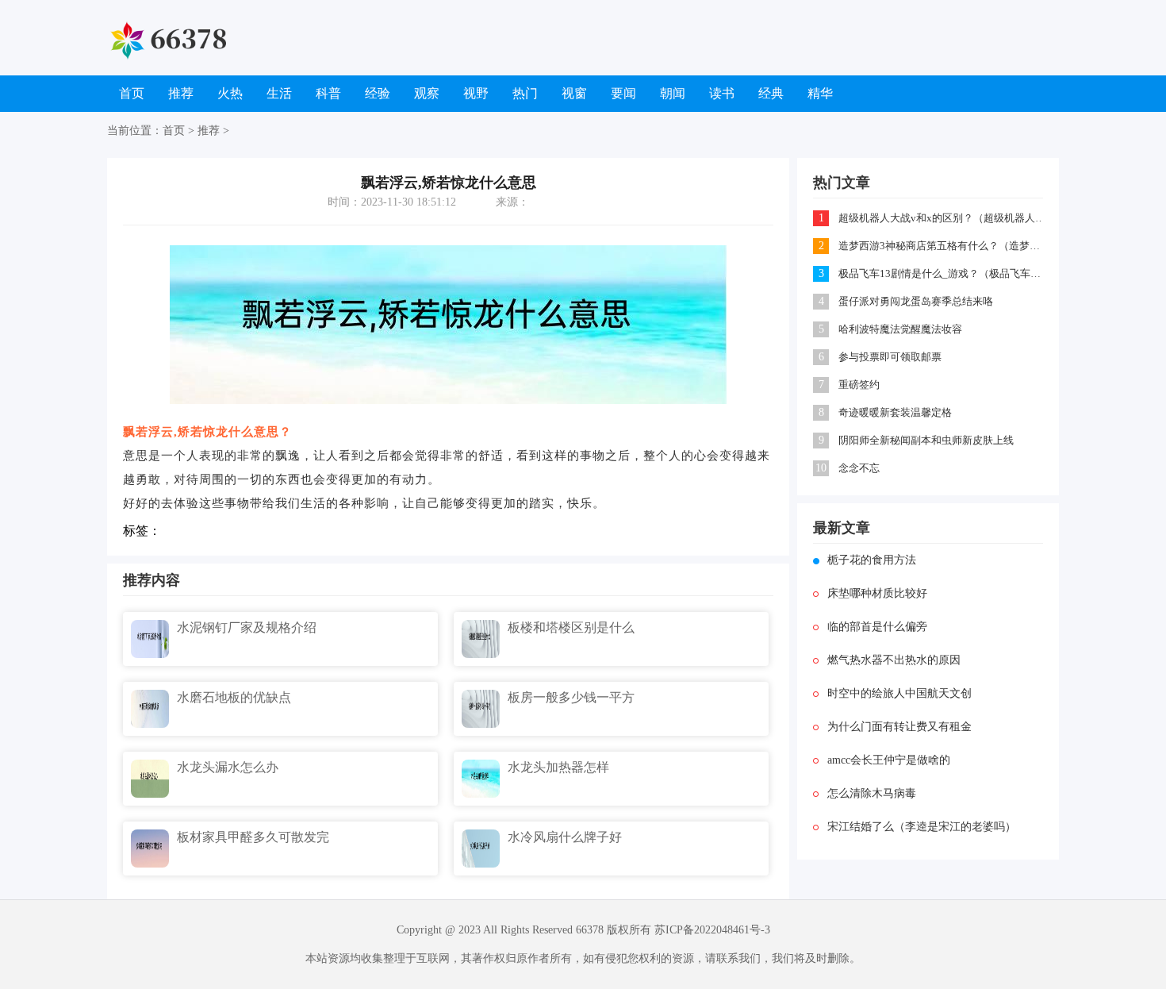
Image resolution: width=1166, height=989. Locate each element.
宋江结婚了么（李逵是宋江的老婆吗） (921, 827)
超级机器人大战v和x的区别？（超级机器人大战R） (941, 218)
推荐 (181, 93)
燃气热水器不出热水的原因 (894, 660)
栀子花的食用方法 (871, 560)
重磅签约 (859, 385)
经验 (377, 93)
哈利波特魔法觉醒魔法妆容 (900, 329)
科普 (328, 93)
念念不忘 (859, 468)
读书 (722, 93)
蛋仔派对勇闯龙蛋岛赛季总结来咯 (915, 301)
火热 (230, 93)
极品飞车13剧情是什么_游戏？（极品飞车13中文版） (941, 273)
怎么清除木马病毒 (871, 793)
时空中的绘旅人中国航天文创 (899, 693)
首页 (131, 93)
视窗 (574, 93)
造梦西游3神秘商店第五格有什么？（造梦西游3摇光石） (941, 246)
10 (821, 468)
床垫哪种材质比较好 (877, 593)
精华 (820, 93)
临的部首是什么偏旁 (877, 627)
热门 (525, 93)
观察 (426, 93)
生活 (279, 93)
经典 (771, 93)
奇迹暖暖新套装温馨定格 (895, 412)
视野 (476, 93)
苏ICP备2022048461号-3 (712, 930)
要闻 (623, 93)
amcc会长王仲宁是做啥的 (888, 760)
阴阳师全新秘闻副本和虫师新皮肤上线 (926, 440)
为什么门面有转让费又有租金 (899, 727)
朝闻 (672, 93)
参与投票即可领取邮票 (890, 357)
